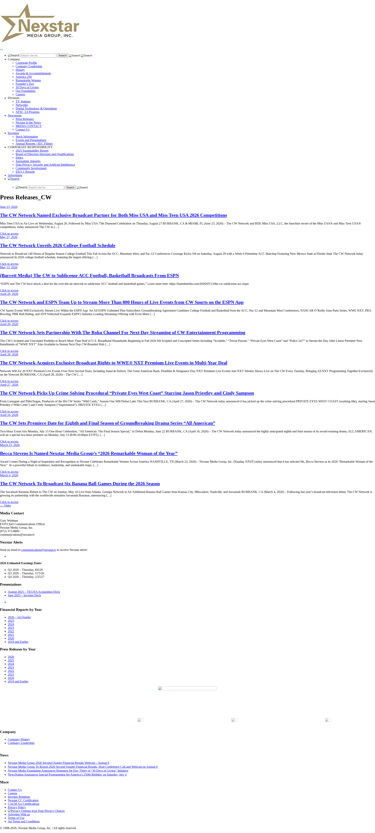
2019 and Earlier (18, 641)
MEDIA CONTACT (29, 126)
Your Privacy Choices (51, 811)
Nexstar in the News (28, 122)
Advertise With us (19, 814)
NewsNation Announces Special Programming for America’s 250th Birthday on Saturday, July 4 (67, 774)
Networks (22, 105)
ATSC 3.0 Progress (27, 112)
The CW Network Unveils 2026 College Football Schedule (57, 245)
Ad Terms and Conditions (24, 821)
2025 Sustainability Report (32, 150)
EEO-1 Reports (25, 171)
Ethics (19, 157)
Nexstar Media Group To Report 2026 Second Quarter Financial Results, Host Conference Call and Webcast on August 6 (83, 766)
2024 (11, 624)
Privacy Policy (17, 807)
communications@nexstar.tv (38, 549)
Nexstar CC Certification (23, 800)
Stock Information (27, 136)
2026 (11, 656)
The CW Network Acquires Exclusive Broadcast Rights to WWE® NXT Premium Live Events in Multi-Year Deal (113, 362)
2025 (11, 620)
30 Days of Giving (27, 87)
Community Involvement (31, 168)
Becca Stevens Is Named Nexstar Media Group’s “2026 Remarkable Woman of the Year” (89, 453)
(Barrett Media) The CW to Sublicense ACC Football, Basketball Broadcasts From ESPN (89, 275)
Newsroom (14, 115)
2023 (11, 627)
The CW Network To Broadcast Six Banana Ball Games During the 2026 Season (80, 483)
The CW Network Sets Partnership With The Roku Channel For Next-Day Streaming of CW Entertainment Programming (122, 332)
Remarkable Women (28, 80)
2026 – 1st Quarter (19, 617)
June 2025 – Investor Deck (24, 595)
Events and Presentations (31, 140)
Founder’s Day (25, 84)
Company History (19, 739)
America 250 (24, 76)
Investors (13, 133)
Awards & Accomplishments (33, 73)
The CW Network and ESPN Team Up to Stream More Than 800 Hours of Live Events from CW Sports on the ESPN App (122, 302)
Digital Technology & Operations (36, 108)
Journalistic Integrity (28, 161)
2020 (11, 638)
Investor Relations (19, 796)
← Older (5, 505)
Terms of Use (16, 818)
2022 (11, 631)
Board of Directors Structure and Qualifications (45, 154)
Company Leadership (29, 66)
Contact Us (22, 129)
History (20, 69)
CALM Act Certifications (23, 803)
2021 (11, 634)
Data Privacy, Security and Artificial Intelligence (45, 164)
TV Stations (23, 101)
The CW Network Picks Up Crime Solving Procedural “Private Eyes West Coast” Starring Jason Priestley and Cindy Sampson (127, 393)
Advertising (15, 175)
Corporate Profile (26, 62)
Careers (20, 94)
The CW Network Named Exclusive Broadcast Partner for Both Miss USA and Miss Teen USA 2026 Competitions (113, 215)
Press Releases (25, 119)
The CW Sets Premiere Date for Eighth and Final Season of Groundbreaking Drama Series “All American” (107, 423)
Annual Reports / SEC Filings (34, 143)
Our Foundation (25, 91)
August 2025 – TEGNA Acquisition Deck (34, 591)
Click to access (9, 233)
